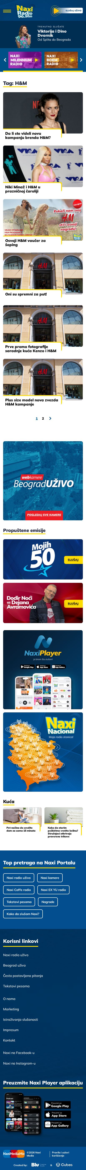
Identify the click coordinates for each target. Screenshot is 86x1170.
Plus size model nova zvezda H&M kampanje (31, 402)
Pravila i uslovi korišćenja (60, 1154)
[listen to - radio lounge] (61, 60)
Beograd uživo (14, 965)
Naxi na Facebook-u (18, 1053)
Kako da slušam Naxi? (23, 914)
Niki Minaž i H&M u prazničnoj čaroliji (22, 189)
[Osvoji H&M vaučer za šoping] (43, 220)
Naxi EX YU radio (53, 890)
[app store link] (57, 1115)
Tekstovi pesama (19, 902)
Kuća (8, 801)
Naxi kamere (50, 878)
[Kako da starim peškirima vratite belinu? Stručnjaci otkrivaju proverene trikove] (63, 817)
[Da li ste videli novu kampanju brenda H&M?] (43, 113)
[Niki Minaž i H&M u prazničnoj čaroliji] (43, 166)
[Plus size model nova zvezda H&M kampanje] (43, 379)
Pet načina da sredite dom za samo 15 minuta (20, 829)
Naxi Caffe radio (19, 890)
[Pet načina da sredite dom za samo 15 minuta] (22, 817)
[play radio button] (67, 11)
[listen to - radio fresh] (25, 60)
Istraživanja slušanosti (20, 1019)
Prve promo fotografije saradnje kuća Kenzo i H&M (30, 348)
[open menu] (7, 11)
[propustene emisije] (43, 559)
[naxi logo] (25, 11)
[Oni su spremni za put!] (43, 273)
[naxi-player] (43, 670)
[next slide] (81, 60)
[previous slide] (5, 60)
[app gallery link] (57, 1125)
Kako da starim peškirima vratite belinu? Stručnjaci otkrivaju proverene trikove (63, 832)
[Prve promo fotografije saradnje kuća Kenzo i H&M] (43, 326)
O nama (9, 999)
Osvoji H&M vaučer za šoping (25, 242)
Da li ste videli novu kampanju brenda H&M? (28, 135)
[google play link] (57, 1105)
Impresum (11, 1030)
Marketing (11, 1009)
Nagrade (48, 902)
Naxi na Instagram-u (19, 1063)
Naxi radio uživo (19, 878)
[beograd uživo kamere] (43, 481)
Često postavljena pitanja (23, 976)
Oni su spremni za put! (26, 294)
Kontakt (9, 1040)
